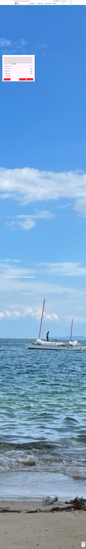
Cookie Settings (8, 75)
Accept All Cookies (29, 79)
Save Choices (7, 79)
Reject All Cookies (22, 79)
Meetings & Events (18, 1)
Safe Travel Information (26, 1)
